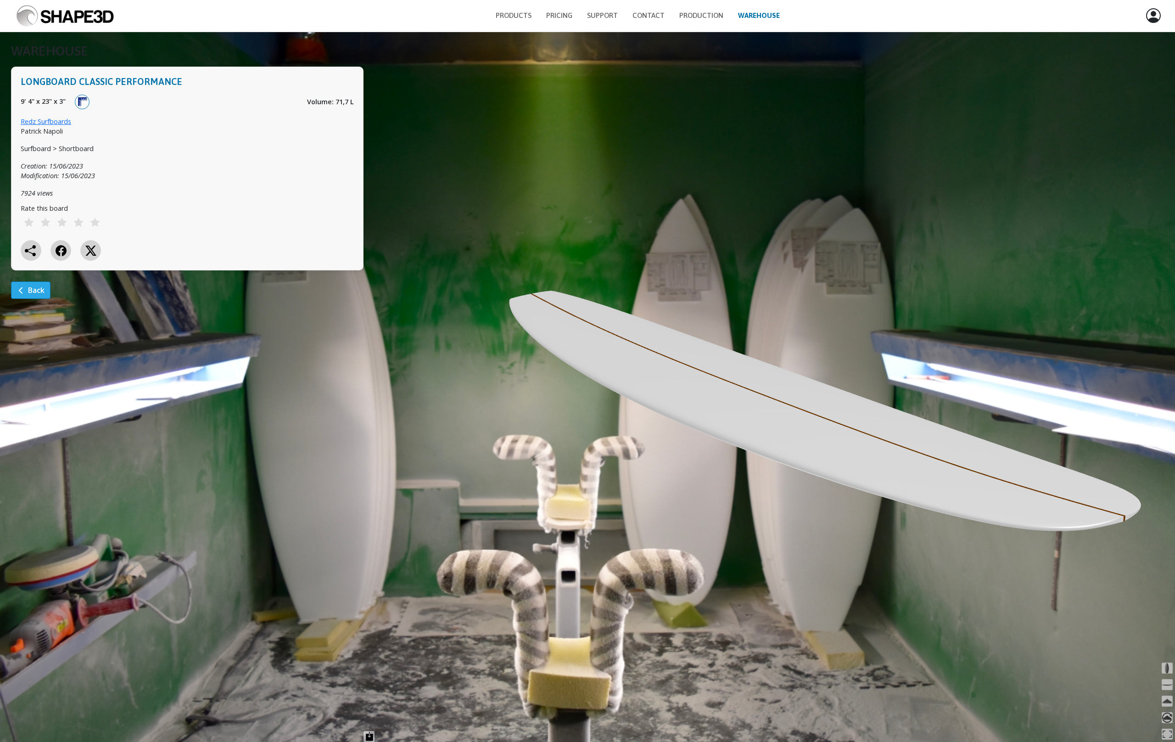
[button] (1153, 16)
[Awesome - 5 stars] (95, 222)
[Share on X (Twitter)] (90, 250)
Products (514, 15)
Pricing (559, 15)
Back (36, 290)
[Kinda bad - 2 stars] (45, 222)
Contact (648, 15)
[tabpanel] (187, 178)
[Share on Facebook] (60, 250)
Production (701, 15)
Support (602, 15)
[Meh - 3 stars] (62, 222)
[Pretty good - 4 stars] (78, 222)
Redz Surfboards (46, 121)
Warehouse (759, 15)
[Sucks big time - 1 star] (29, 222)
